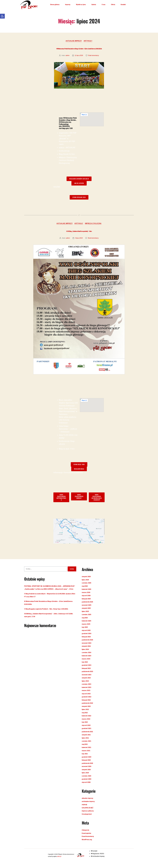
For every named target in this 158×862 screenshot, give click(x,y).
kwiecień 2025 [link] (86, 621)
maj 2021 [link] (85, 744)
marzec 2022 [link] (86, 719)
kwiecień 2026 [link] (86, 589)
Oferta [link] (113, 4)
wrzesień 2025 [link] (86, 605)
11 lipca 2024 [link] (79, 55)
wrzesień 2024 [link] (86, 643)
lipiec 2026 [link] (85, 580)
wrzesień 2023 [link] (86, 674)
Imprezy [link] (67, 4)
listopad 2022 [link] (86, 700)
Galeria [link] (93, 4)
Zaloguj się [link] (85, 830)
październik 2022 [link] (87, 703)
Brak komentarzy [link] (93, 55)
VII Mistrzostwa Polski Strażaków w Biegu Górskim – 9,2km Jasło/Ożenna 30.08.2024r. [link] (79, 49)
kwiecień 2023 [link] (86, 687)
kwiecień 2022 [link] (86, 716)
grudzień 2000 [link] (86, 779)
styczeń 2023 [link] (86, 693)
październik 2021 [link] (87, 731)
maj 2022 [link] (85, 712)
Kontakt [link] (123, 4)
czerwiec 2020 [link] (86, 776)
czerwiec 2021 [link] (86, 741)
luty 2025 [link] (85, 627)
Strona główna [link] (54, 4)
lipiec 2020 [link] (85, 773)
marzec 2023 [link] (86, 690)
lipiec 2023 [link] (85, 681)
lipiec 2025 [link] (85, 611)
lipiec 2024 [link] (85, 649)
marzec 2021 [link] (86, 750)
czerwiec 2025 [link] (86, 614)
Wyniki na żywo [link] (81, 4)
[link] (2, 16)
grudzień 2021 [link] (86, 728)
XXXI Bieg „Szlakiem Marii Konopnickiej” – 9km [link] (79, 231)
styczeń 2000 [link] (86, 782)
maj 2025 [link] (85, 618)
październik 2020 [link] (87, 763)
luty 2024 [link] (85, 662)
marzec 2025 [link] (86, 624)
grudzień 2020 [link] (86, 757)
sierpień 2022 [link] (86, 706)
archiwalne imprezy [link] (88, 801)
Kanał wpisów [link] (86, 833)
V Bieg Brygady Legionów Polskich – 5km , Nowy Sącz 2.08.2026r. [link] (46, 609)
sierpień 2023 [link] (86, 678)
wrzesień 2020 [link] (86, 766)
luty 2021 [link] (85, 754)
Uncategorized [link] (87, 814)
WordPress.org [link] (87, 839)
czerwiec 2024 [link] (86, 652)
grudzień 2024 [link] (86, 633)
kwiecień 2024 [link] (86, 655)
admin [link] (67, 55)
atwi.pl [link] (59, 856)
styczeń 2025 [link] (86, 630)
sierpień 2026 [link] (86, 576)
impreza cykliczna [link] (93, 223)
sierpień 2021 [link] (86, 735)
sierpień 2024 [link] (86, 646)
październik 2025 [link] (87, 602)
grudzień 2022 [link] (86, 697)
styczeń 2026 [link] (86, 595)
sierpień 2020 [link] (86, 769)
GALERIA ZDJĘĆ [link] (87, 808)
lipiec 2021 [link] (85, 738)
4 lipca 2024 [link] (79, 238)
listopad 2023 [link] (86, 668)
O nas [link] (103, 4)
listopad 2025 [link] (86, 599)
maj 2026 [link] (85, 586)
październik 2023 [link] (87, 671)
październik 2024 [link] (87, 640)
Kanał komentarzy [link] (88, 836)
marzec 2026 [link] (86, 592)
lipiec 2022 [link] (85, 709)
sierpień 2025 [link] (86, 608)
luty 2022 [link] (85, 722)
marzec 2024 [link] (86, 659)
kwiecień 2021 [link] (86, 747)
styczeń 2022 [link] (86, 725)
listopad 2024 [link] (86, 637)
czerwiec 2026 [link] (86, 583)
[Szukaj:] (45, 569)
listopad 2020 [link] (86, 760)
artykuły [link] (88, 41)
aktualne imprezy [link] (74, 41)
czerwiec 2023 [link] (86, 684)
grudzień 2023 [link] (86, 665)
